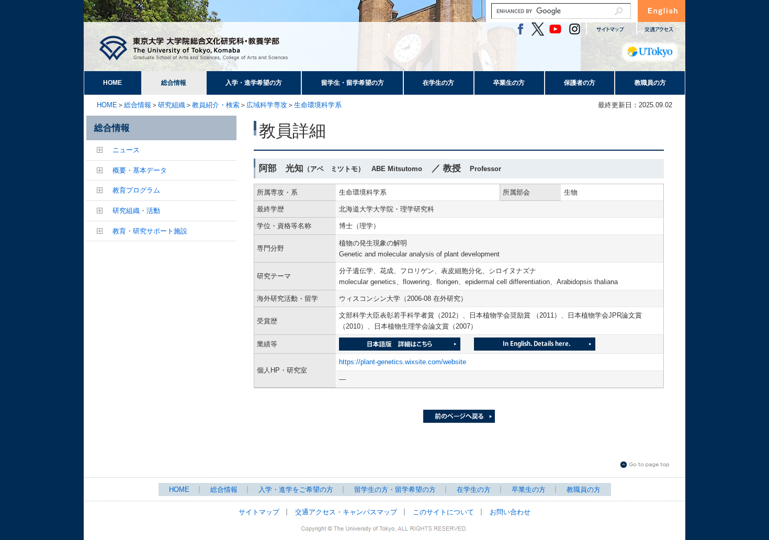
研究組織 (171, 105)
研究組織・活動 (136, 211)
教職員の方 (650, 82)
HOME (112, 82)
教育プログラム (136, 190)
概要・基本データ (139, 170)
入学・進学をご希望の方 (295, 489)
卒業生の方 (509, 82)
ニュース (126, 150)
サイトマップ (259, 512)
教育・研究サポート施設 (149, 231)
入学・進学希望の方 (253, 82)
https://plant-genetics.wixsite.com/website (402, 362)
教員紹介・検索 (216, 105)
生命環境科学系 (318, 105)
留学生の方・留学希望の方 (395, 489)
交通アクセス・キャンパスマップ (346, 512)
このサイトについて (443, 512)
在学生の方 (438, 82)
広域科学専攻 (266, 105)
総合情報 (173, 82)
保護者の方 (579, 82)
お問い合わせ (510, 512)
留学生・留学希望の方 (352, 82)
